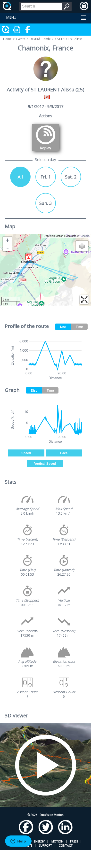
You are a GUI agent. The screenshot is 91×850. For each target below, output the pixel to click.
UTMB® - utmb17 (41, 39)
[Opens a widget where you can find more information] (18, 841)
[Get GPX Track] (17, 29)
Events (20, 39)
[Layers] (82, 246)
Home (7, 39)
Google (85, 236)
